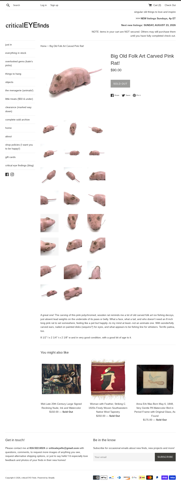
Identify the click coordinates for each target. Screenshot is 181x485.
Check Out (170, 5)
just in (8, 44)
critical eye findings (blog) (19, 165)
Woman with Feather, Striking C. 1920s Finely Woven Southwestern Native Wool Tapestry (108, 407)
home (8, 127)
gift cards (10, 157)
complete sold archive (17, 119)
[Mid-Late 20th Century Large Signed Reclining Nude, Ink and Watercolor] (61, 379)
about (8, 136)
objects (9, 82)
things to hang (13, 73)
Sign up (54, 5)
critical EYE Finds (28, 478)
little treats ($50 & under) (19, 98)
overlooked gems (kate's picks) (19, 63)
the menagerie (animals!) (19, 90)
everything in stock (15, 52)
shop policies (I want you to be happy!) (19, 146)
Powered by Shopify (46, 478)
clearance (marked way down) (18, 109)
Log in (43, 5)
